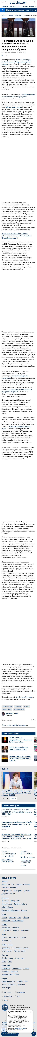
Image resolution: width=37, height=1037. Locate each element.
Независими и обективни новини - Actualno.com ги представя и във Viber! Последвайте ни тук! (16, 236)
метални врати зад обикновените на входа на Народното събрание (16, 62)
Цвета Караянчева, (14, 107)
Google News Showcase (24, 697)
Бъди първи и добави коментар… (15, 725)
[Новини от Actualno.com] (18, 2)
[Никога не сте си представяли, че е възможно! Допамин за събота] (5, 740)
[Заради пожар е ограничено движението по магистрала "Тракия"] (5, 758)
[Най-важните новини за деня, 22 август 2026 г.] (5, 749)
